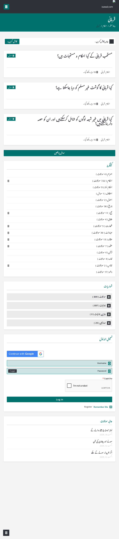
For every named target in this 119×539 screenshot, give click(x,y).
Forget (12, 371)
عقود (104, 246)
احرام (104, 174)
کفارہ (104, 258)
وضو (104, 271)
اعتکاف (104, 193)
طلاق (104, 219)
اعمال (104, 199)
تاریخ (104, 206)
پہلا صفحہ (112, 26)
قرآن (104, 252)
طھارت (102, 226)
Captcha (107, 378)
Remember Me (101, 406)
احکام (105, 26)
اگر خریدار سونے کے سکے (101, 452)
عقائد (103, 239)
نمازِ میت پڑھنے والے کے (101, 430)
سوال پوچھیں (59, 153)
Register (88, 406)
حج (104, 212)
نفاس (103, 265)
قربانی (103, 72)
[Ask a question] (6, 533)
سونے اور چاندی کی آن (102, 441)
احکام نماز (102, 187)
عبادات (102, 232)
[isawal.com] (106, 6)
